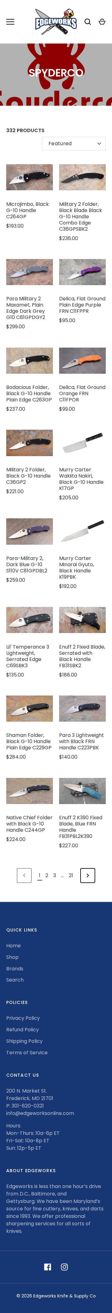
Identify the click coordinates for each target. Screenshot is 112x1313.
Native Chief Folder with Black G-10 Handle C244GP (29, 824)
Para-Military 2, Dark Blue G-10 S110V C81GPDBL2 (26, 564)
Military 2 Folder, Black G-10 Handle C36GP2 (28, 476)
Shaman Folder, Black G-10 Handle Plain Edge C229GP (29, 741)
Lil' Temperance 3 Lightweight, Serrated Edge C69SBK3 (27, 656)
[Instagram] (64, 1267)
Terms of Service (27, 1052)
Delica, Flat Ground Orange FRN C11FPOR (82, 393)
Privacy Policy (23, 1018)
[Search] (88, 22)
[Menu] (10, 22)
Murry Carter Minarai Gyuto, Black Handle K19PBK (76, 567)
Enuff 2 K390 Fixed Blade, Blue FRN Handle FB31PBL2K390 (80, 827)
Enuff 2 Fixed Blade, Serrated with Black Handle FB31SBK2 (82, 656)
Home (13, 945)
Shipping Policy (24, 1041)
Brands (14, 968)
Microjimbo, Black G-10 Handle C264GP (27, 210)
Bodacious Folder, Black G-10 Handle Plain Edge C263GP (29, 393)
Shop (12, 957)
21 (71, 875)
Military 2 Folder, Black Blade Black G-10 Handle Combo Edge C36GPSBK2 (80, 217)
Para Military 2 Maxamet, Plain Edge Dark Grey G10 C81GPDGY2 (25, 308)
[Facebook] (47, 1267)
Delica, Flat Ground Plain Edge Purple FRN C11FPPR (82, 305)
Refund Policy (22, 1029)
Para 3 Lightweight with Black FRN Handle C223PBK (81, 741)
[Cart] (102, 22)
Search (15, 979)
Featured (60, 143)
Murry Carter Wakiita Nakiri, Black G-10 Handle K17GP (81, 479)
